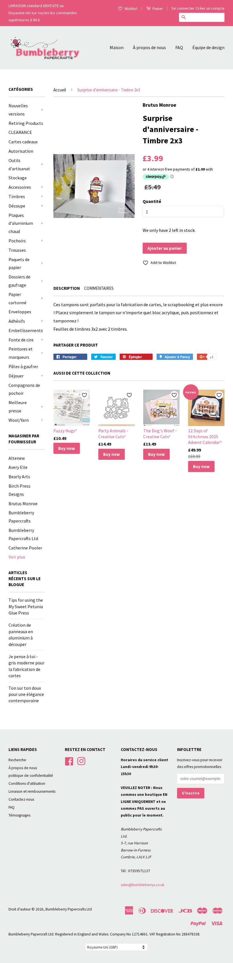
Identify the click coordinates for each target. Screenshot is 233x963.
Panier (157, 8)
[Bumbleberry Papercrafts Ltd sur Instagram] (81, 760)
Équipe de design (208, 47)
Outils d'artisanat (19, 164)
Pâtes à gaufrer (23, 366)
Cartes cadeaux (23, 141)
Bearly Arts (19, 476)
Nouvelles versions (18, 110)
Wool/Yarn (19, 420)
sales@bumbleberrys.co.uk (143, 884)
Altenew (17, 458)
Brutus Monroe (23, 503)
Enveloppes (20, 311)
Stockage (18, 178)
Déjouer (16, 376)
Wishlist (131, 8)
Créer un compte (210, 8)
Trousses (17, 250)
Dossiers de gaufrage (19, 281)
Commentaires (99, 288)
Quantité (152, 201)
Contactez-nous (21, 799)
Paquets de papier (19, 263)
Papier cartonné (17, 298)
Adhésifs (17, 321)
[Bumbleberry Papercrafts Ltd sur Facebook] (69, 760)
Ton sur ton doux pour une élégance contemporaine (26, 694)
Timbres (17, 196)
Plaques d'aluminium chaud (21, 223)
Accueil (59, 90)
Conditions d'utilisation (27, 783)
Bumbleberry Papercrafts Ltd (68, 909)
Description (66, 288)
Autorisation (21, 151)
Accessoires (20, 187)
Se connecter (182, 8)
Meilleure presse (18, 407)
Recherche (17, 760)
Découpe (17, 206)
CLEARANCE (20, 132)
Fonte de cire (21, 340)
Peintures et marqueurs (21, 353)
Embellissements (24, 330)
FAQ (179, 47)
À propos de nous (149, 47)
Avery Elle (18, 467)
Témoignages (19, 815)
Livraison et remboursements (32, 791)
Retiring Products (26, 123)
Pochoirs (17, 241)
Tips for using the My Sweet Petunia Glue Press (26, 606)
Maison (117, 47)
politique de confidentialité (31, 775)
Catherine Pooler (25, 548)
